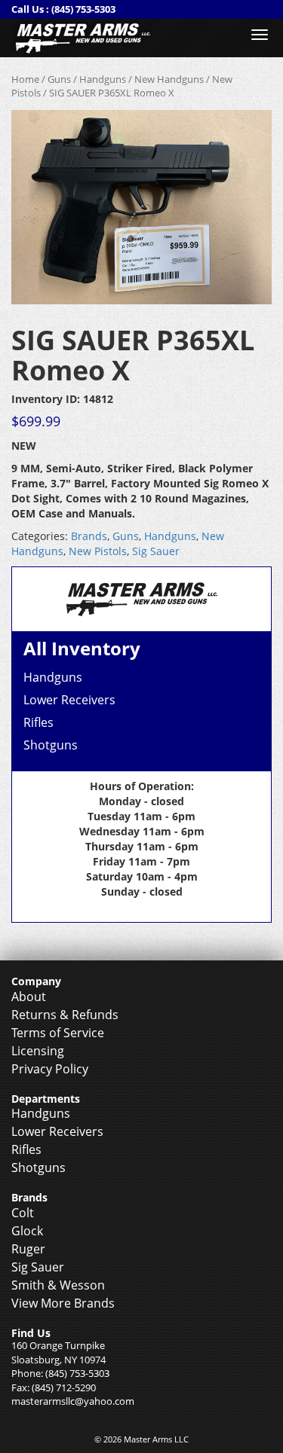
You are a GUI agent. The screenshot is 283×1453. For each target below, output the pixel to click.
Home (25, 79)
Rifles (38, 722)
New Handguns (169, 79)
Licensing (37, 1050)
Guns (59, 79)
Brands (89, 536)
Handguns (102, 79)
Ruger (28, 1249)
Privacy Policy (49, 1069)
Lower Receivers (69, 699)
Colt (22, 1212)
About (28, 996)
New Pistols (98, 551)
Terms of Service (57, 1032)
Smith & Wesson (58, 1285)
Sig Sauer (156, 551)
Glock (27, 1231)
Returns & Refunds (64, 1014)
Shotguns (50, 745)
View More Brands (63, 1303)
